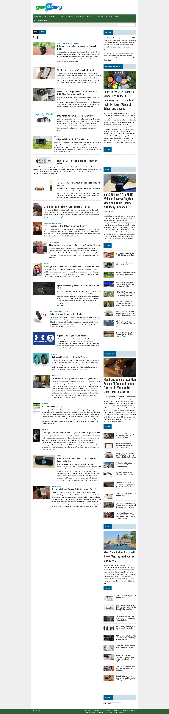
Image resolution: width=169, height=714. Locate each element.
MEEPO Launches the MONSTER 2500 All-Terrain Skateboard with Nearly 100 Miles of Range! (126, 638)
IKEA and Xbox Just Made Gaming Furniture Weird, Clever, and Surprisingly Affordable (125, 436)
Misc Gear (109, 16)
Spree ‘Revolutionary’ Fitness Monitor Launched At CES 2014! (78, 287)
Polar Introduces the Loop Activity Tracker (66, 314)
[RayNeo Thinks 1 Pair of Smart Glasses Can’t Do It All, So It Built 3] (109, 476)
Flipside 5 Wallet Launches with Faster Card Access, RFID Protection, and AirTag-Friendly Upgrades (126, 678)
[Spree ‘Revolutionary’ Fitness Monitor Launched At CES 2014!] (44, 293)
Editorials (54, 354)
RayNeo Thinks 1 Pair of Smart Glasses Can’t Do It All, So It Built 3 (125, 474)
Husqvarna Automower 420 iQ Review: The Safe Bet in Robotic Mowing (126, 273)
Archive (116, 712)
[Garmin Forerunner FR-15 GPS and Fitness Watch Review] (37, 234)
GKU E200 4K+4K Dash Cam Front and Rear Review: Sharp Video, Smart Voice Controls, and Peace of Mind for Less (126, 324)
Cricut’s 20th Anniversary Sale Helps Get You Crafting (126, 494)
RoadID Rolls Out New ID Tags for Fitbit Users (75, 115)
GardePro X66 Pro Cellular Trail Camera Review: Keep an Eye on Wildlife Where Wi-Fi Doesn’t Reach (125, 303)
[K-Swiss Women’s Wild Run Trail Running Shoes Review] (109, 267)
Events (59, 67)
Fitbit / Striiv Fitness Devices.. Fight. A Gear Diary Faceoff (73, 489)
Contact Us (122, 712)
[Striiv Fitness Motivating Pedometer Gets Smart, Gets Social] (41, 386)
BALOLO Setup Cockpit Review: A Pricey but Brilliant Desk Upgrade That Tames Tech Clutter (125, 284)
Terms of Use (109, 712)
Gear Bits (64, 283)
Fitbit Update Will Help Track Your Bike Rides (71, 139)
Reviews (59, 89)
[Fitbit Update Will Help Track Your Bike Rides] (42, 147)
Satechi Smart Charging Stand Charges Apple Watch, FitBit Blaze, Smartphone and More (77, 93)
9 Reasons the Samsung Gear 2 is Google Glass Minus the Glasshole (74, 245)
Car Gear (60, 16)
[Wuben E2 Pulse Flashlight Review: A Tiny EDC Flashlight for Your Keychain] (109, 257)
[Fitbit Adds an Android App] (36, 415)
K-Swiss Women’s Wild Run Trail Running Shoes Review (124, 264)
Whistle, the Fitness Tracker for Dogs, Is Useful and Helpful (67, 206)
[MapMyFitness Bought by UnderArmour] (44, 344)
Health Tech (69, 16)
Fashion (117, 16)
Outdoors (59, 204)
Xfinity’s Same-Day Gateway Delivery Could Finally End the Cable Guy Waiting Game (125, 668)
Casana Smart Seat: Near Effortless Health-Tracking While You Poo (125, 647)
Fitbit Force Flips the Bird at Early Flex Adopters (69, 356)
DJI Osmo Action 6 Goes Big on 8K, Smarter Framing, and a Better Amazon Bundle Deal (125, 465)
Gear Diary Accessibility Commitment (95, 712)
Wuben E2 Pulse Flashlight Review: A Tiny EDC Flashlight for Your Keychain (126, 254)
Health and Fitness (63, 43)
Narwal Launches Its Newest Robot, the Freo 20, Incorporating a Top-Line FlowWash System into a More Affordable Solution (126, 608)
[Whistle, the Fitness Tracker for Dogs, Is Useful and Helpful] (37, 215)
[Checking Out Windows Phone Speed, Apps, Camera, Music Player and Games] (36, 441)
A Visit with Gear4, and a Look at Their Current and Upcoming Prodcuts (76, 460)
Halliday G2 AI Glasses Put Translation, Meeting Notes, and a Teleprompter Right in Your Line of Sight (125, 658)
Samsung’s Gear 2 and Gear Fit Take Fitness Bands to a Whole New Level (71, 266)
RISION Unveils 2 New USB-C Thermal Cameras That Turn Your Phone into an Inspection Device (126, 618)
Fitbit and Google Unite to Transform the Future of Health (76, 47)
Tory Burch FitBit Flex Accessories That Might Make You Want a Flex (78, 184)
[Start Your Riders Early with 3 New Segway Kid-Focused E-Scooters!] (120, 548)
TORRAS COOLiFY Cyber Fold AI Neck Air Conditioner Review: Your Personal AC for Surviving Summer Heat (126, 294)
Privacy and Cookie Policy (129, 710)
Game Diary (100, 16)
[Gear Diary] (49, 7)
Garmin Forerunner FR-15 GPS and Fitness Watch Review (65, 225)
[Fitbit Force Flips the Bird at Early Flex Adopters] (41, 365)
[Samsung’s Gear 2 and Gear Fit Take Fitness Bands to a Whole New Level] (37, 275)
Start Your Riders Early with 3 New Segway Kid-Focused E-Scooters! (119, 556)
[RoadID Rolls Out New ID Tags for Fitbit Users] (44, 122)
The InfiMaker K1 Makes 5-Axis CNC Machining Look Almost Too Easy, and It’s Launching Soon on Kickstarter (126, 505)
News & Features (74, 43)
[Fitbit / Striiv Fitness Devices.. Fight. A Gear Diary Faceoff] (41, 497)
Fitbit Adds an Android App (52, 406)
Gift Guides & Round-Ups (41, 20)
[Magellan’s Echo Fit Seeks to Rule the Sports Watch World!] (44, 163)
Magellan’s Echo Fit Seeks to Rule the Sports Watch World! (77, 162)
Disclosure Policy (116, 710)
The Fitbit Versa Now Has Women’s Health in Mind (76, 70)
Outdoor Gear (80, 16)
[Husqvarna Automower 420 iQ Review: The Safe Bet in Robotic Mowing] (109, 276)
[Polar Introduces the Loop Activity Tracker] (41, 322)
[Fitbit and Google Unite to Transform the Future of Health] (44, 54)
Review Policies (106, 710)
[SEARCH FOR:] (127, 25)
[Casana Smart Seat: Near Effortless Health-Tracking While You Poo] (109, 649)
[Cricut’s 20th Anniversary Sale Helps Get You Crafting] (109, 497)
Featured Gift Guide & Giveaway (113, 66)
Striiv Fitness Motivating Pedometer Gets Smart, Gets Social (75, 378)
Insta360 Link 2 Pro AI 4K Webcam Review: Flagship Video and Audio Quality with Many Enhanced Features (118, 202)
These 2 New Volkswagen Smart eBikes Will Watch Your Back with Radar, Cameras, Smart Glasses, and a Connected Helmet (126, 515)
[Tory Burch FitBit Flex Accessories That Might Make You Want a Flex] (44, 190)
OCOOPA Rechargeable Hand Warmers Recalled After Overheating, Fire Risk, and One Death (126, 628)
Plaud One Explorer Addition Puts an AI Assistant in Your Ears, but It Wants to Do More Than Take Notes (120, 385)
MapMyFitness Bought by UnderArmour (72, 335)
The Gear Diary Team (96, 710)
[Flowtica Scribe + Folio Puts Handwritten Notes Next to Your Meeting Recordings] (109, 447)
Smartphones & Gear (40, 16)
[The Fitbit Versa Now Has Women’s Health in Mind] (44, 78)
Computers (90, 16)
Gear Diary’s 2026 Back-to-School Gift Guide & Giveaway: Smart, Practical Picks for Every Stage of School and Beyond (119, 100)
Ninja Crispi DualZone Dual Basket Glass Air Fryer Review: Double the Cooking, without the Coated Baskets (126, 313)
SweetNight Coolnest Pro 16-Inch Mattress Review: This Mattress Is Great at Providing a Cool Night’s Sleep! (125, 485)
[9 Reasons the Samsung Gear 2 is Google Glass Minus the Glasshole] (40, 253)
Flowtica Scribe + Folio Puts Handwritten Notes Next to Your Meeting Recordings (124, 445)
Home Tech (52, 16)
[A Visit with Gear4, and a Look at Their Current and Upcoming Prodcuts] (44, 466)
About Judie (87, 710)
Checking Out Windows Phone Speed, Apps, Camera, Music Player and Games (71, 432)
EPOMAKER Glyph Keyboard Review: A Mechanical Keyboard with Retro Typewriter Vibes (126, 334)
